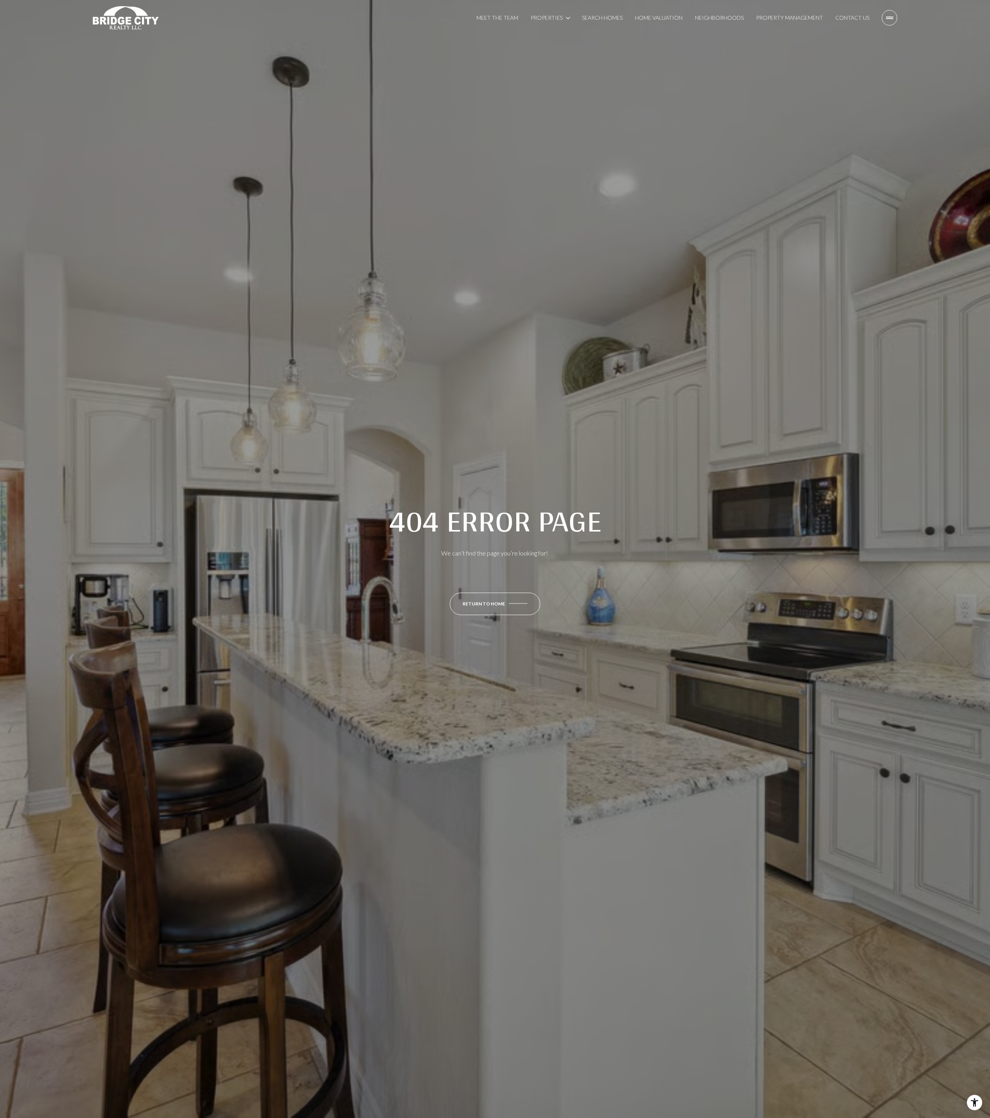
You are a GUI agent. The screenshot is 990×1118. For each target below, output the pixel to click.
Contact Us (852, 17)
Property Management (789, 17)
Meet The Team (497, 17)
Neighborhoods (719, 17)
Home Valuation (659, 17)
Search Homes (602, 17)
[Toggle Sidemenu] (889, 18)
